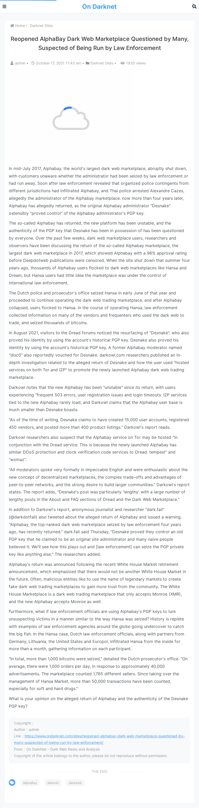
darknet (53, 783)
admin (20, 63)
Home (19, 25)
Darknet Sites (41, 25)
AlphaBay (30, 783)
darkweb (75, 783)
